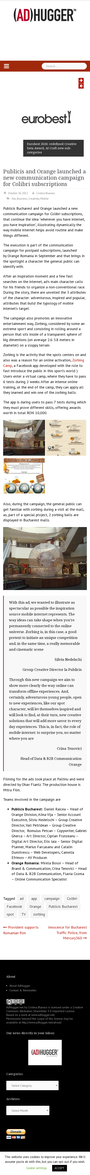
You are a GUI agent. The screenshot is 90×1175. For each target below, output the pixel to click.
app (34, 898)
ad (22, 898)
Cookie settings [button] (36, 1168)
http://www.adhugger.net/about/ (42, 1022)
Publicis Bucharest (63, 906)
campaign (51, 898)
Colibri (72, 898)
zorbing (39, 914)
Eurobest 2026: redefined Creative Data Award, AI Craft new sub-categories (52, 148)
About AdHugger (19, 986)
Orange (35, 906)
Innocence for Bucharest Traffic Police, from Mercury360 (67, 932)
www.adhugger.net (42, 1015)
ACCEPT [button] (59, 1168)
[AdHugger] (45, 14)
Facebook (14, 906)
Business (22, 198)
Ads (14, 198)
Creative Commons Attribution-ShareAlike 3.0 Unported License (44, 1009)
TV (23, 914)
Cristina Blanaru (45, 193)
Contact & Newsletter (23, 990)
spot (10, 914)
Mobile (44, 198)
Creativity (33, 198)
